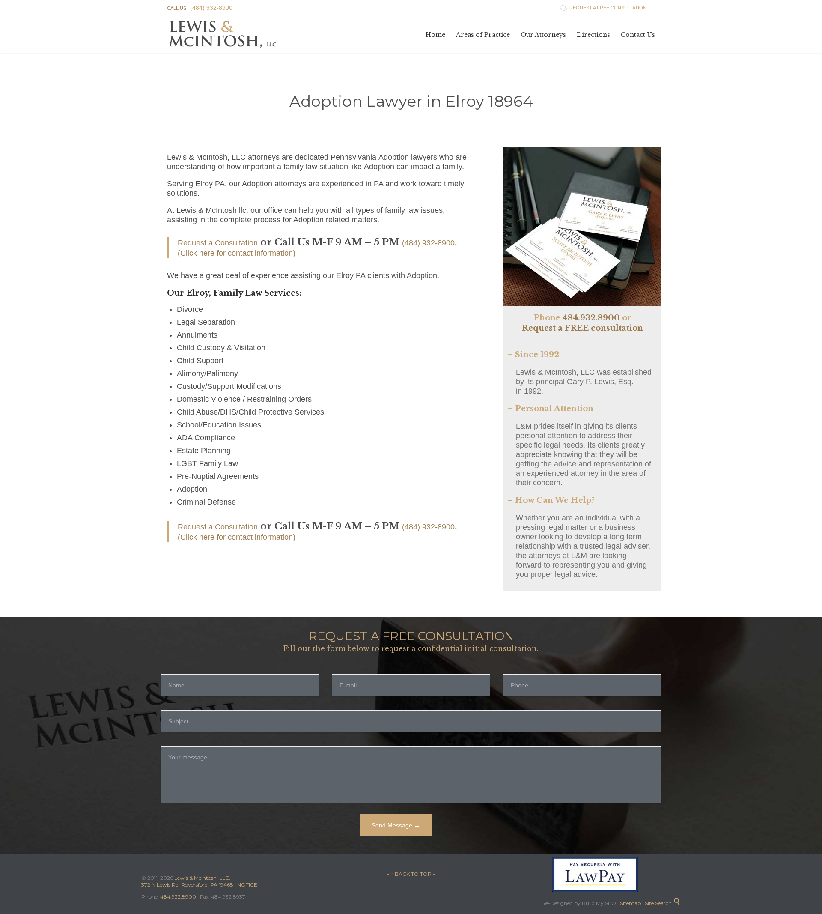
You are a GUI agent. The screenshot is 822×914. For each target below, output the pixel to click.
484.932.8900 (591, 318)
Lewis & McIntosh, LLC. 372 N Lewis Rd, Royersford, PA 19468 (188, 881)
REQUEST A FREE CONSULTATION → (606, 7)
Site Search (663, 903)
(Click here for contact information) (236, 253)
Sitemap (630, 903)
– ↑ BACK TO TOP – (411, 874)
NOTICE (247, 884)
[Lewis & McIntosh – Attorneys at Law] (225, 34)
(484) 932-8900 (428, 243)
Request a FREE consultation (582, 328)
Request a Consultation (218, 243)
